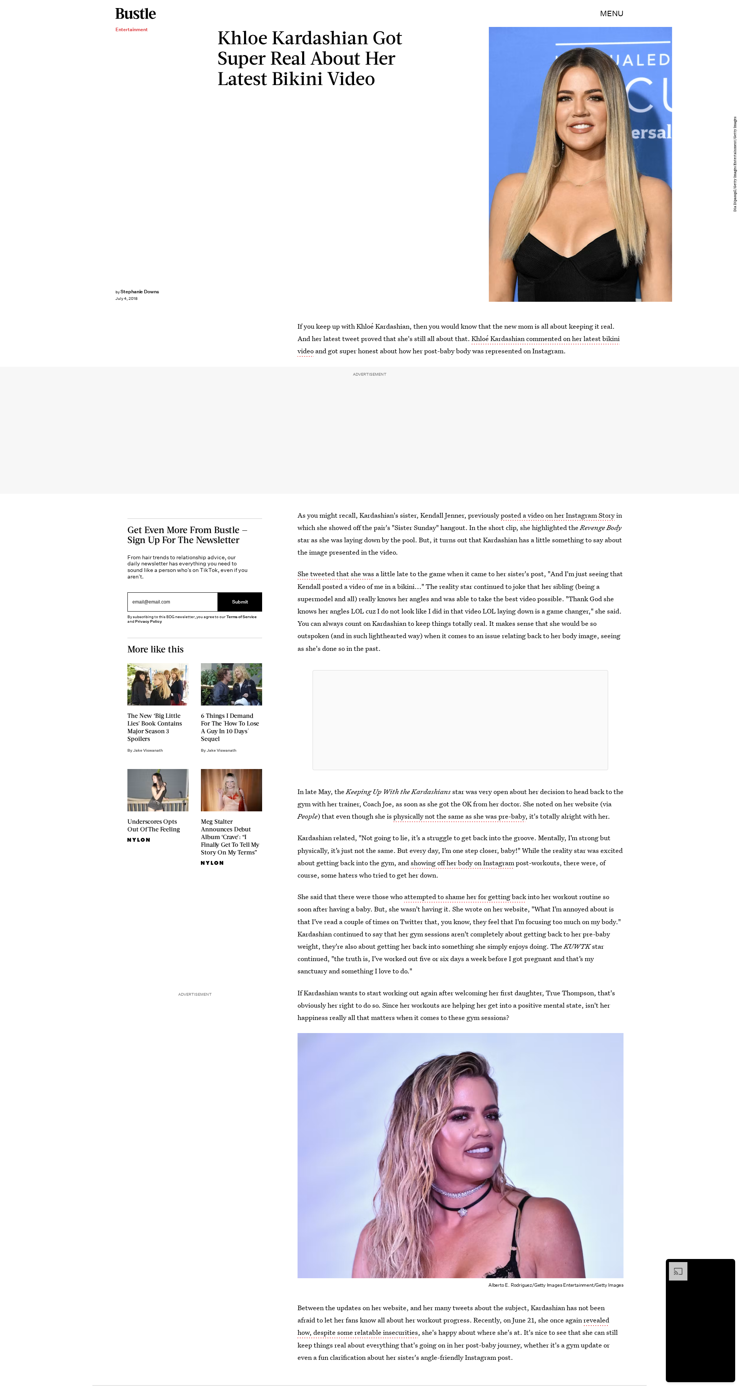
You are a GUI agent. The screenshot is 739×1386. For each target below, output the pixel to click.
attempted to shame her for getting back (465, 896)
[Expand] (674, 1266)
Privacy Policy (148, 621)
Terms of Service (241, 616)
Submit (240, 602)
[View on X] (460, 720)
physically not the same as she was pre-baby (459, 816)
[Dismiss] (727, 1266)
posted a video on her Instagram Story (558, 515)
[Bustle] (135, 13)
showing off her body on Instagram (462, 862)
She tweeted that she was (336, 573)
